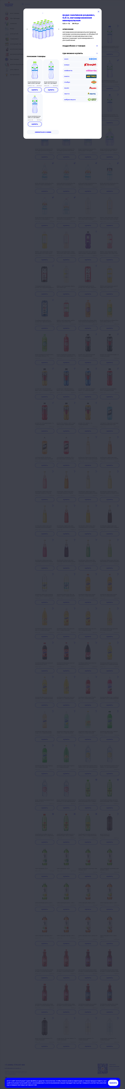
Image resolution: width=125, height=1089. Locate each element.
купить (35, 90)
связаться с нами (43, 132)
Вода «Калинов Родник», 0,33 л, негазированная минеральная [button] (34, 82)
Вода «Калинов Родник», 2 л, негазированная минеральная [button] (35, 117)
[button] (35, 70)
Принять (113, 1083)
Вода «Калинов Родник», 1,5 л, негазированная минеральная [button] (51, 82)
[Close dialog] (98, 11)
